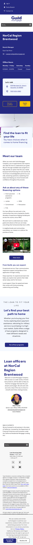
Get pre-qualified (10, 104)
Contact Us (9, 11)
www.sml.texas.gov (12, 487)
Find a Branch (10, 7)
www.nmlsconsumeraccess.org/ (14, 509)
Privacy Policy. (19, 529)
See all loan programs (16, 345)
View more (16, 258)
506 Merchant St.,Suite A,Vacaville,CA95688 (18, 86)
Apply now (25, 104)
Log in (8, 3)
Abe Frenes (16, 406)
